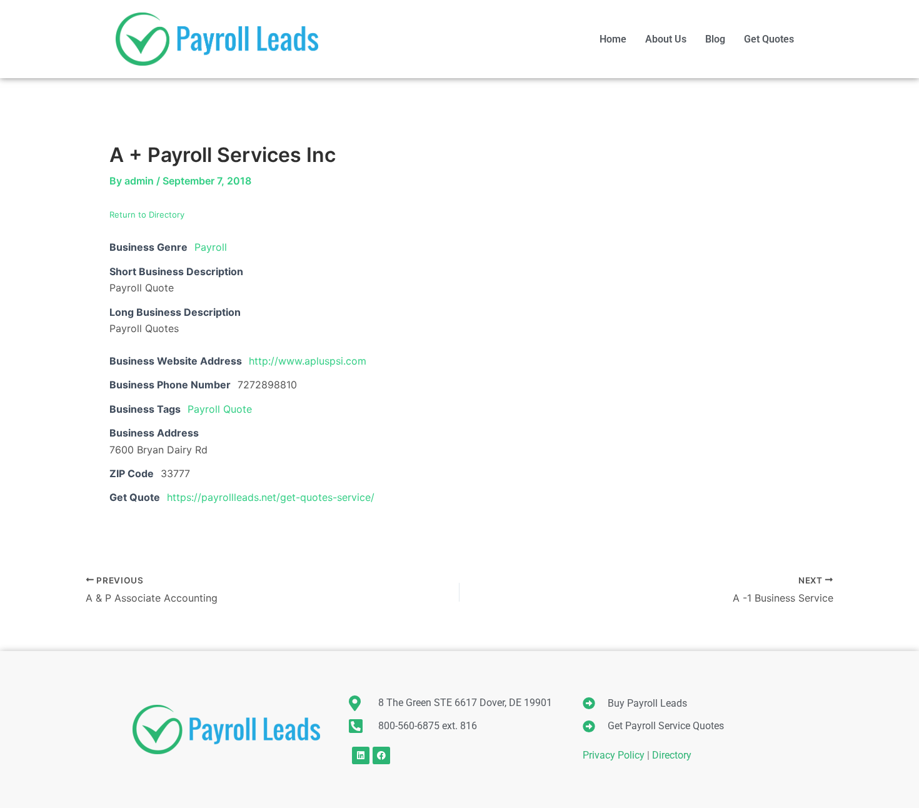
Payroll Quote (220, 409)
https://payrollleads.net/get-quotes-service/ (270, 497)
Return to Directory (146, 215)
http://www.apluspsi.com (307, 361)
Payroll (210, 247)
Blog (715, 39)
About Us (665, 39)
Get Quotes (769, 39)
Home (613, 39)
